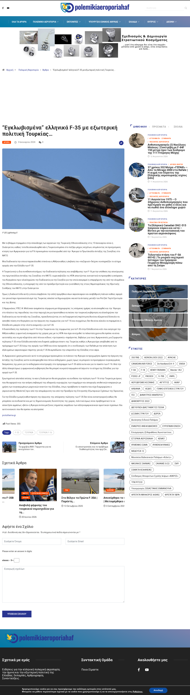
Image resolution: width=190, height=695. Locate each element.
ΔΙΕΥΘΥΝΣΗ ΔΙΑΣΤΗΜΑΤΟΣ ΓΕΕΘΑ (147, 407)
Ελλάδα (133, 22)
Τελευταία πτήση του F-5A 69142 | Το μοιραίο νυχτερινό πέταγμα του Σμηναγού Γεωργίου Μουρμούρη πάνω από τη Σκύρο (166, 260)
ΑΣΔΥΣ (148, 389)
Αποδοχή (158, 690)
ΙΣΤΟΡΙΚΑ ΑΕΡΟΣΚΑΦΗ (142, 438)
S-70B (161, 376)
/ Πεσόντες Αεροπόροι (158, 142)
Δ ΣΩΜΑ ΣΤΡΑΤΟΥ (140, 413)
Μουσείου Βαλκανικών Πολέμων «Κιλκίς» (151, 457)
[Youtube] (8, 8)
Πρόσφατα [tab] (159, 126)
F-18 (143, 370)
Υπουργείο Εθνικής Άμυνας (103, 22)
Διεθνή (170, 22)
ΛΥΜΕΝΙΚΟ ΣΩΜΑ (139, 445)
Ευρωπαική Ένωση (23, 493)
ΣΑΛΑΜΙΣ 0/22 (163, 463)
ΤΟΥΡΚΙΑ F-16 (45, 432)
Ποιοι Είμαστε (90, 669)
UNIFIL (172, 376)
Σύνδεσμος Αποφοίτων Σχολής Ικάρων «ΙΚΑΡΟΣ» (154, 476)
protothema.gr (9, 415)
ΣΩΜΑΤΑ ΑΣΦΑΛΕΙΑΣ (141, 470)
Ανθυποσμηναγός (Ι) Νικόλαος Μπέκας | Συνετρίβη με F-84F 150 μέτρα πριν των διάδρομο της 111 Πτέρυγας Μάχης (167, 148)
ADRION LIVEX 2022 (153, 357)
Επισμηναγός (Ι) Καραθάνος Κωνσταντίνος (151, 432)
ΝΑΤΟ (8, 493)
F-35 (17, 432)
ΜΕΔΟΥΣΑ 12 (137, 451)
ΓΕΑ (49, 490)
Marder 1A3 (176, 370)
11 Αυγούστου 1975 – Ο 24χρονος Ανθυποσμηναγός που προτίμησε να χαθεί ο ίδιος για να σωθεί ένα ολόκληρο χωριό (168, 203)
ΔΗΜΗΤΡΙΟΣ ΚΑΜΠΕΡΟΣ (151, 395)
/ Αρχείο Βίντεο (175, 164)
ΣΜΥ (177, 463)
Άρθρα (45, 70)
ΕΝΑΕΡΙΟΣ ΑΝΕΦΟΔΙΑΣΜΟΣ (144, 426)
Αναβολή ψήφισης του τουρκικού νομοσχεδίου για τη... (19, 509)
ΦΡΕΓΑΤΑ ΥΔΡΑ (172, 495)
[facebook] (3, 8)
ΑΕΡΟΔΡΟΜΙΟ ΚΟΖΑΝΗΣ (143, 382)
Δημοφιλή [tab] (140, 126)
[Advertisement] (95, 99)
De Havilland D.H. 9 (165, 364)
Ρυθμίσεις (137, 691)
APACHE (172, 357)
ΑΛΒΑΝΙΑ (135, 389)
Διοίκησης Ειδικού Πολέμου (144, 420)
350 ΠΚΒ (135, 357)
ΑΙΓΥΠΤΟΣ (164, 382)
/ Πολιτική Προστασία (158, 222)
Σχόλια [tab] (178, 126)
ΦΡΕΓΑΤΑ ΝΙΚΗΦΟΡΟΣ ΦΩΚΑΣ (145, 495)
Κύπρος (152, 22)
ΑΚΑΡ (177, 382)
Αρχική (9, 70)
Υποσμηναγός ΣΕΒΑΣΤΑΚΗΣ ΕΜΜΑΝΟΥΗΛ (151, 488)
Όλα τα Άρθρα (19, 22)
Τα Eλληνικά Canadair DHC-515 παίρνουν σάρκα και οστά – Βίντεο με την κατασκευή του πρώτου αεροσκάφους (167, 229)
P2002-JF (135, 376)
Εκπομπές (72, 22)
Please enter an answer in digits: (17, 551)
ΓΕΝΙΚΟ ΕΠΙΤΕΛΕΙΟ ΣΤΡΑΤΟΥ (170, 389)
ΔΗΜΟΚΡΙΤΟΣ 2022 (140, 401)
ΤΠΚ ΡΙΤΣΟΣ (137, 482)
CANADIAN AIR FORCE (141, 364)
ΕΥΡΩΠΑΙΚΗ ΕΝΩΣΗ (171, 426)
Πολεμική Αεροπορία (44, 22)
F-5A (133, 370)
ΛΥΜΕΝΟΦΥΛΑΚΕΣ (161, 445)
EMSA (182, 364)
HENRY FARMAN (157, 370)
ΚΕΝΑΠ (161, 438)
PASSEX (149, 376)
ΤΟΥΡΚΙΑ (29, 432)
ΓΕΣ (133, 395)
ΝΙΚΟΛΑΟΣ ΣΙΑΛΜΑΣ (141, 463)
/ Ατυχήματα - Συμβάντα (159, 138)
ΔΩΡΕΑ (157, 413)
